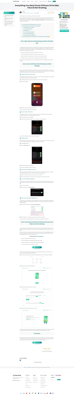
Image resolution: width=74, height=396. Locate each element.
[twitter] (57, 375)
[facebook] (56, 375)
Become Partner (28, 387)
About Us (27, 377)
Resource (44, 1)
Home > (26, 367)
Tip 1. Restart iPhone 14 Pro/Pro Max (28, 27)
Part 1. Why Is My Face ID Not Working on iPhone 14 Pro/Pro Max (31, 24)
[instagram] (60, 375)
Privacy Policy (28, 378)
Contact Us (34, 377)
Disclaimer (27, 385)
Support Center (35, 378)
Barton (23, 11)
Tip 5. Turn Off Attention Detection (28, 33)
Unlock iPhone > (29, 367)
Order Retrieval (35, 380)
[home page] (16, 1)
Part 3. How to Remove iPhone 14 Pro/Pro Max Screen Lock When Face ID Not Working (35, 36)
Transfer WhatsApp (43, 385)
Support (40, 1)
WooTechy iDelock (39, 236)
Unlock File (42, 383)
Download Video (42, 380)
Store (55, 1)
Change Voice (42, 377)
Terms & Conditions (29, 382)
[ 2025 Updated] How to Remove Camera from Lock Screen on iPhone (8, 19)
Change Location (43, 382)
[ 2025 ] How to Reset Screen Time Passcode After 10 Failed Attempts (8, 24)
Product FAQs (35, 382)
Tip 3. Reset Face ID (26, 30)
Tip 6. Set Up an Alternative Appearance (29, 35)
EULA (26, 383)
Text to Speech (42, 378)
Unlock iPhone (42, 387)
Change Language (17, 380)
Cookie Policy (28, 380)
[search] (46, 1)
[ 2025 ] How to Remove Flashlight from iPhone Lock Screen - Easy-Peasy (9, 16)
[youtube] (59, 375)
